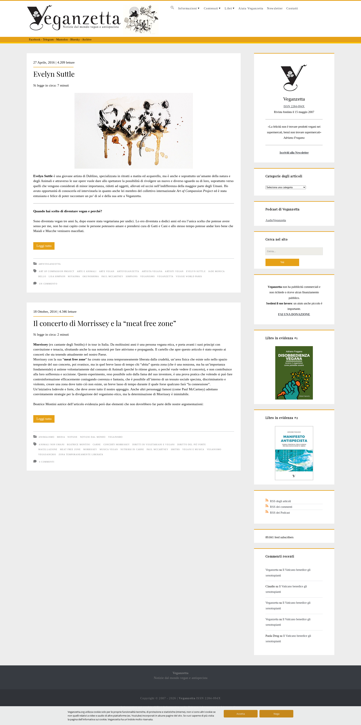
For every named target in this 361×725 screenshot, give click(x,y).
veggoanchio (47, 454)
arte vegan (106, 271)
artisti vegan (174, 271)
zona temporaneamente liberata (81, 454)
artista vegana (152, 271)
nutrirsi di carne (132, 449)
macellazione (48, 449)
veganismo (147, 276)
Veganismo (115, 437)
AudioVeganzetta (275, 220)
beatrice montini (78, 444)
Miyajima (74, 276)
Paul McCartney (112, 276)
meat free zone (70, 449)
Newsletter (275, 8)
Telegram (48, 39)
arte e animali (87, 271)
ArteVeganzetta (50, 264)
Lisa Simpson (57, 276)
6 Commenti (46, 462)
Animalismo (46, 437)
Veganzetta (271, 569)
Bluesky (75, 39)
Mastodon (62, 39)
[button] (172, 8)
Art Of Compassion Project (56, 271)
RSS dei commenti (281, 506)
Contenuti (211, 8)
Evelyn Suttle (54, 73)
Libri (228, 8)
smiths (175, 449)
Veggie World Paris (189, 276)
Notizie (72, 437)
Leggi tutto (45, 247)
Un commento (48, 284)
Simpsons (132, 276)
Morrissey (90, 449)
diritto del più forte (191, 444)
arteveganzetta (128, 271)
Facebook (34, 39)
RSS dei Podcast (280, 512)
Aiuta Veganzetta (250, 8)
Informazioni (187, 8)
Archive (87, 39)
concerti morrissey (116, 444)
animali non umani (51, 444)
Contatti (292, 8)
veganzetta (165, 276)
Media (61, 437)
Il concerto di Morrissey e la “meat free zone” (104, 323)
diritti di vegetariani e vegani (153, 444)
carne (97, 444)
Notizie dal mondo (92, 437)
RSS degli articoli (280, 501)
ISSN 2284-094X (294, 106)
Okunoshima (91, 276)
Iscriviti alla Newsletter (294, 152)
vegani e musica (193, 449)
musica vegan (109, 449)
